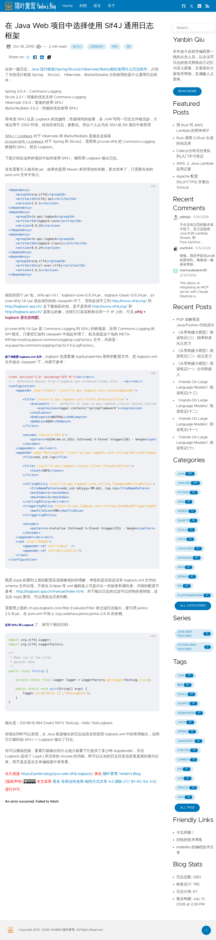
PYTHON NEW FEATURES (193, 647)
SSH (114, 46)
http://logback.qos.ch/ (23, 306)
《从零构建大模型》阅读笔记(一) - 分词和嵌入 (194, 369)
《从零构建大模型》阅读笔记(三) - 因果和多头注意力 (194, 338)
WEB (184, 501)
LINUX (185, 539)
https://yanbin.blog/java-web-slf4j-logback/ (56, 774)
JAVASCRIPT (189, 741)
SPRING (185, 576)
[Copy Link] (49, 57)
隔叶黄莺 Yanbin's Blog (122, 774)
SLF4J (77, 46)
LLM (183, 778)
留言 (97, 6)
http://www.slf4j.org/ (129, 301)
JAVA (185, 473)
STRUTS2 (187, 750)
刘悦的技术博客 (189, 840)
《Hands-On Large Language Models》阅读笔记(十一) (194, 424)
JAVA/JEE (187, 483)
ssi (128, 46)
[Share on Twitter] (27, 57)
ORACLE (186, 787)
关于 (111, 6)
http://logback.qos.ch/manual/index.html (50, 591)
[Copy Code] (142, 178)
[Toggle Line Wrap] (151, 365)
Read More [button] (187, 91)
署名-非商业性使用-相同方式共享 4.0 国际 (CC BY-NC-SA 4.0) (104, 782)
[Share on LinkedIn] (42, 57)
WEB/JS (186, 511)
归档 (83, 6)
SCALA (185, 529)
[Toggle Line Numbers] (151, 178)
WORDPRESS (189, 713)
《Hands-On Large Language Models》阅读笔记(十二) (194, 405)
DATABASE (188, 558)
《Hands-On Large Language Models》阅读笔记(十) (194, 442)
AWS (184, 567)
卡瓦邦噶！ (185, 833)
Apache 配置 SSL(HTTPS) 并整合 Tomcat (192, 182)
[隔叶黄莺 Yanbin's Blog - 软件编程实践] (32, 6)
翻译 (183, 685)
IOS (183, 586)
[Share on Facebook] (35, 57)
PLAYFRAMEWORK (193, 595)
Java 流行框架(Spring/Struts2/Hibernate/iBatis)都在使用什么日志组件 (89, 69)
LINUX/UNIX (188, 548)
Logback (96, 46)
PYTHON (186, 492)
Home (67, 6)
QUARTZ (186, 520)
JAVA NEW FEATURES (193, 634)
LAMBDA (186, 759)
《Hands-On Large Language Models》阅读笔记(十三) (194, 387)
